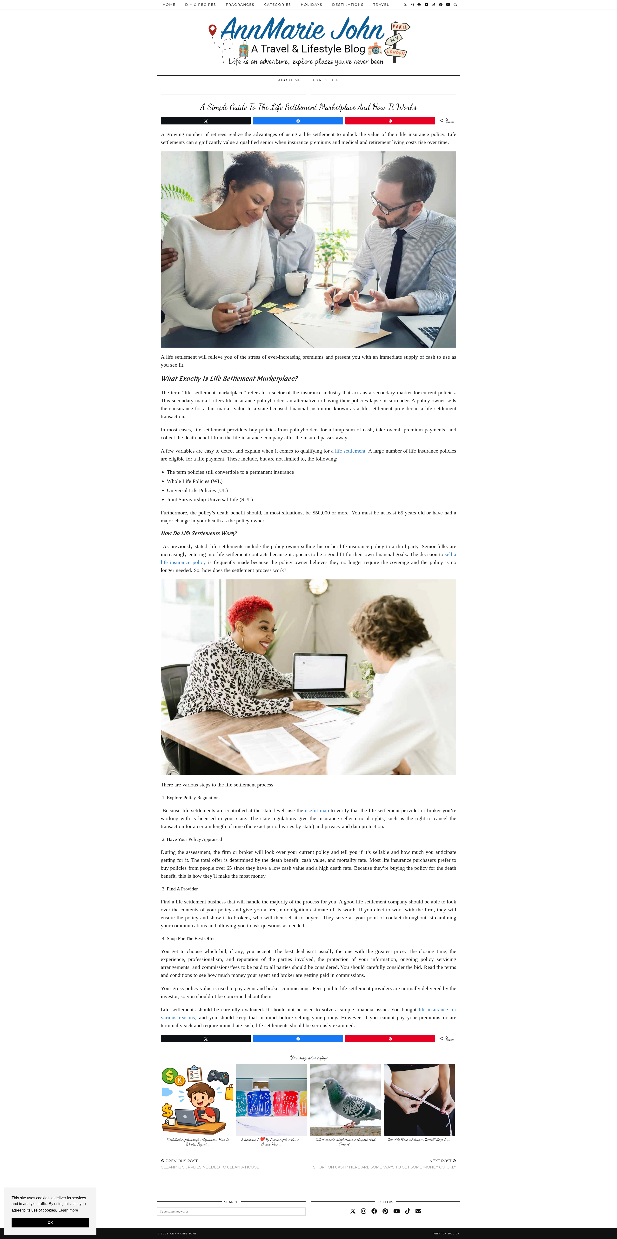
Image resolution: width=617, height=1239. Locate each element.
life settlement (350, 451)
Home (169, 4)
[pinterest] (385, 1211)
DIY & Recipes (200, 4)
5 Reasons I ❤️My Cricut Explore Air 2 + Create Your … (271, 1142)
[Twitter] (405, 4)
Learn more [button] (68, 1210)
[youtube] (396, 1211)
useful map (317, 810)
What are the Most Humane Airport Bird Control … (345, 1142)
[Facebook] (441, 4)
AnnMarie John (184, 1233)
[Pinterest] (419, 4)
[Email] (448, 4)
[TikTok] (434, 4)
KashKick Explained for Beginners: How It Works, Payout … (198, 1142)
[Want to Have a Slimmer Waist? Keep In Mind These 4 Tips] (419, 1100)
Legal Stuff (324, 80)
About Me (289, 80)
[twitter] (353, 1211)
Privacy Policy (446, 1233)
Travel (381, 4)
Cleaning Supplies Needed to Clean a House (210, 1164)
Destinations (348, 4)
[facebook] (374, 1211)
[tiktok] (407, 1211)
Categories (277, 4)
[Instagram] (412, 4)
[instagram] (363, 1211)
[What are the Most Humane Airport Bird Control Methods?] (345, 1100)
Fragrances (240, 4)
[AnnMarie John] (308, 36)
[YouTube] (427, 4)
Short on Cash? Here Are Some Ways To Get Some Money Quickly (384, 1164)
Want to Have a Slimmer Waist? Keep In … (419, 1139)
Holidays (311, 4)
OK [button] (50, 1223)
